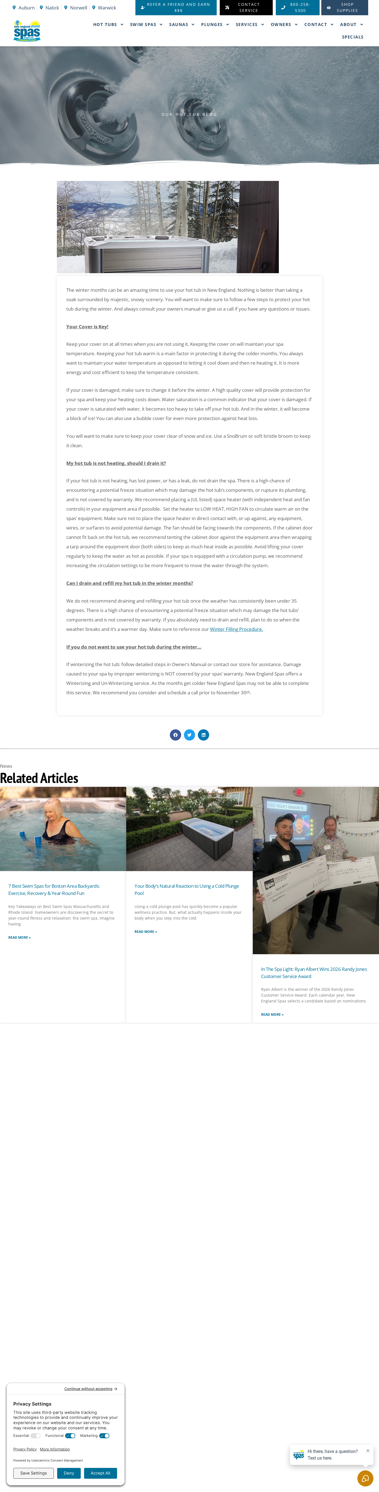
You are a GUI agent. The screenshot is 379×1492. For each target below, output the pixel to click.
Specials (353, 37)
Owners (281, 24)
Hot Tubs (105, 24)
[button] (175, 735)
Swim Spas (143, 24)
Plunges (212, 24)
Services (247, 24)
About (348, 24)
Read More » (19, 937)
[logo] (36, 31)
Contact (315, 24)
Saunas (178, 24)
